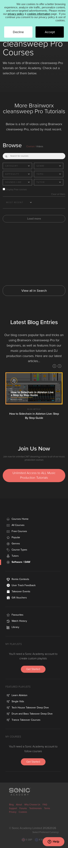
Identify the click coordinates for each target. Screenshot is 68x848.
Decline (18, 32)
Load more (34, 218)
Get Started (33, 669)
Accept (50, 32)
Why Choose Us (32, 804)
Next (59, 366)
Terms (47, 808)
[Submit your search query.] (6, 155)
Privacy (12, 812)
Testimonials (35, 808)
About (19, 804)
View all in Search (34, 291)
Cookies (23, 812)
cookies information (38, 13)
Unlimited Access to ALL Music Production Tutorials (34, 475)
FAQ (45, 804)
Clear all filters (58, 194)
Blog (11, 804)
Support (13, 808)
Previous (54, 366)
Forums (23, 808)
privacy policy (16, 13)
